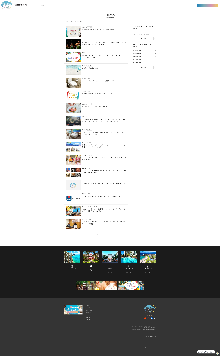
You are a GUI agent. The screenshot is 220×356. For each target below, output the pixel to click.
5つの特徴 (156, 5)
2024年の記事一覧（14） (137, 56)
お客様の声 (168, 5)
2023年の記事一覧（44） (137, 59)
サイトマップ (66, 347)
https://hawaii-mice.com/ (151, 332)
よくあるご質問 (162, 5)
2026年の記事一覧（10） (137, 50)
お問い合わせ (181, 5)
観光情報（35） (150, 32)
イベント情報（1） (146, 34)
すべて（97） (136, 32)
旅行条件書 (81, 347)
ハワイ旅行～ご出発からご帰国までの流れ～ (95, 321)
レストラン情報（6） (137, 34)
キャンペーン (142, 5)
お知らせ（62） (142, 32)
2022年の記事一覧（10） (137, 62)
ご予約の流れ (89, 319)
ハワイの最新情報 (174, 5)
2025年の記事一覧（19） (137, 53)
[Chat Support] (217, 353)
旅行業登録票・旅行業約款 (73, 347)
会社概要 (94, 347)
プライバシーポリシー (87, 347)
